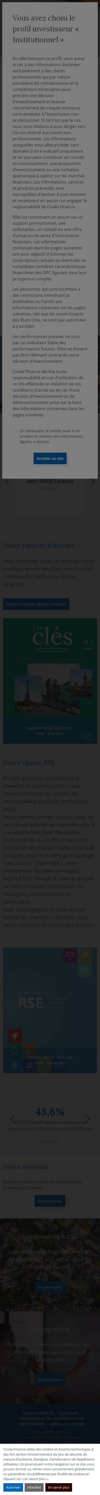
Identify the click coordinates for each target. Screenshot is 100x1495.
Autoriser (13, 1487)
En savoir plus (58, 1487)
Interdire (34, 1487)
